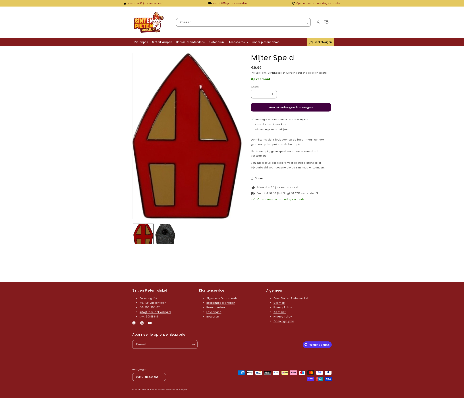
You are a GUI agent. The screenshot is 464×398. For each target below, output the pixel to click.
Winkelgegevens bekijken (272, 129)
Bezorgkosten (215, 307)
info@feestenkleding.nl (155, 312)
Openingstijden (284, 321)
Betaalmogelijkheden (220, 303)
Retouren (212, 316)
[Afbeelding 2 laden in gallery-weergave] (165, 234)
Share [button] (259, 178)
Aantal (255, 87)
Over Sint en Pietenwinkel (291, 298)
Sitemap (279, 303)
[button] (238, 42)
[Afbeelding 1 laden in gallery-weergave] (143, 234)
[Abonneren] (193, 344)
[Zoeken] (306, 22)
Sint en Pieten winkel (153, 389)
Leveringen (213, 312)
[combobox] (243, 22)
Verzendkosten (277, 72)
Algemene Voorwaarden (222, 298)
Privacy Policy (283, 307)
